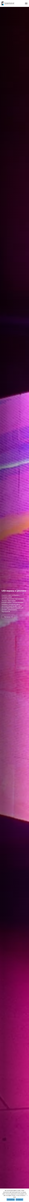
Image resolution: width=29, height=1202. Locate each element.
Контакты (7, 617)
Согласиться (10, 1199)
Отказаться (19, 1199)
